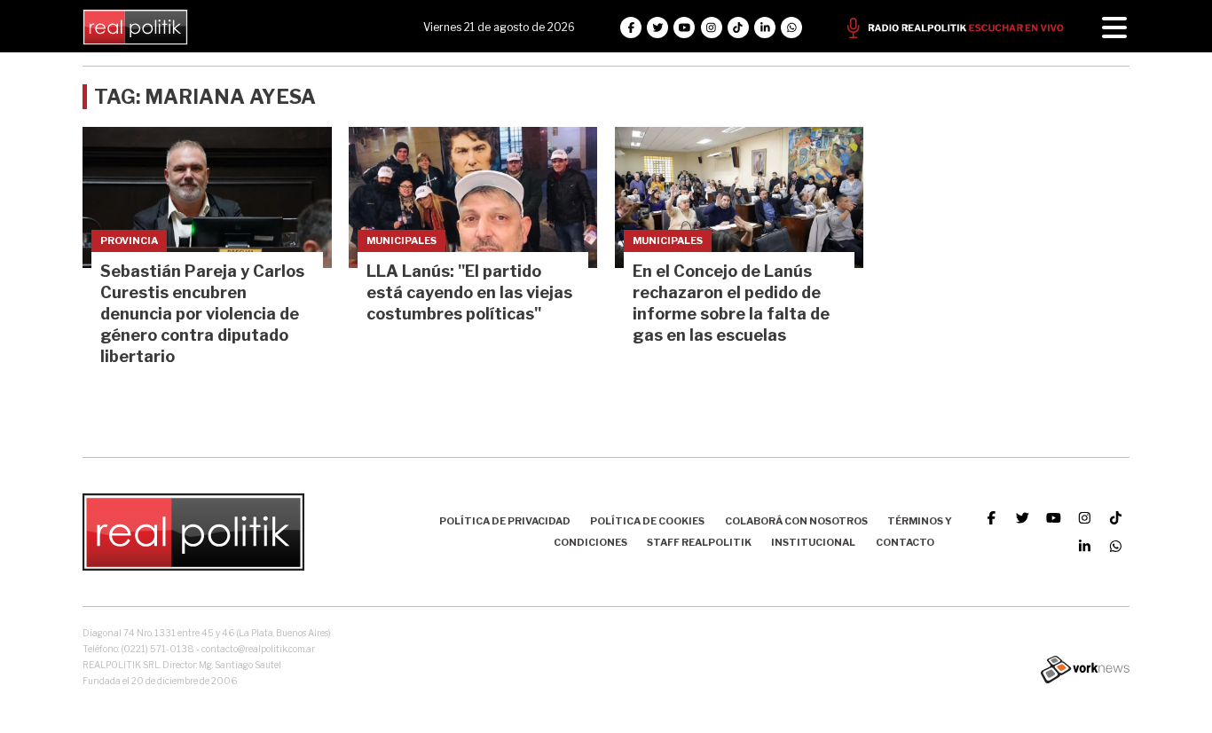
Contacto (905, 542)
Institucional (813, 542)
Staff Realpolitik (699, 542)
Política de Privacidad (505, 521)
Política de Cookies (647, 521)
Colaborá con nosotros (796, 521)
